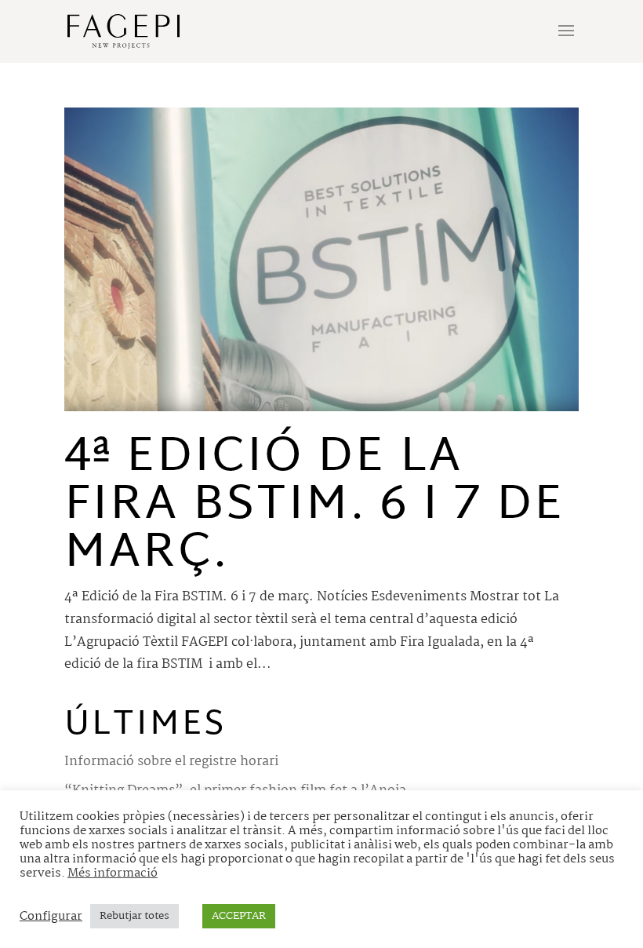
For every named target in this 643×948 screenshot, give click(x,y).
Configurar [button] (51, 917)
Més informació (112, 873)
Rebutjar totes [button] (134, 915)
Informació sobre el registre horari (171, 761)
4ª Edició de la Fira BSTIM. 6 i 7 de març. (314, 506)
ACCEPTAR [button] (239, 915)
